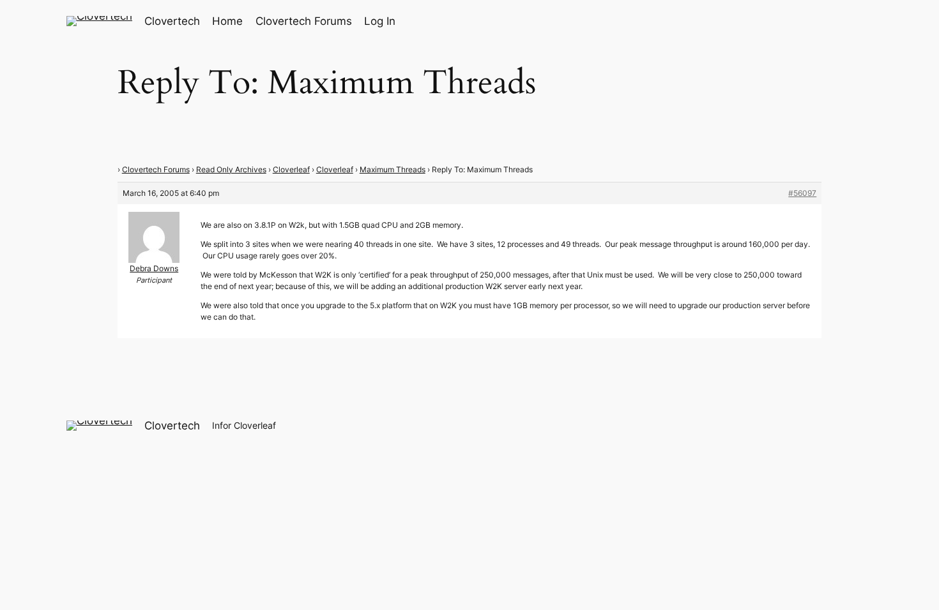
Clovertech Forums (156, 169)
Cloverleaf (291, 169)
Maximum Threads (392, 169)
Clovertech (172, 21)
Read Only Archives (231, 169)
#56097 (802, 193)
